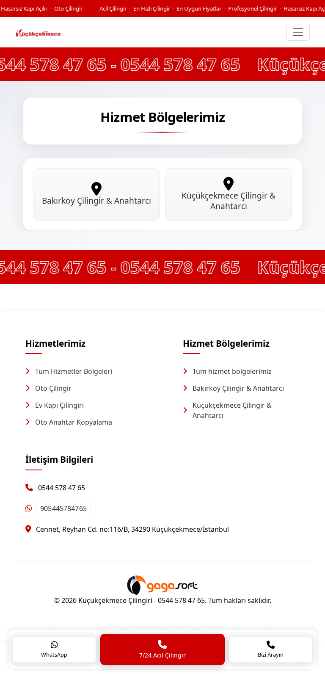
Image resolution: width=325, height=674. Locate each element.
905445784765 (63, 508)
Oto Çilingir (53, 388)
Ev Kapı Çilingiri (59, 405)
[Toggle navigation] (298, 32)
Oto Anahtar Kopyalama (73, 422)
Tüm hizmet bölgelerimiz (232, 371)
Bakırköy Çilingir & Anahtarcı (238, 388)
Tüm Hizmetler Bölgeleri (73, 371)
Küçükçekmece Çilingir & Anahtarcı (232, 410)
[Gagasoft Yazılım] (162, 584)
